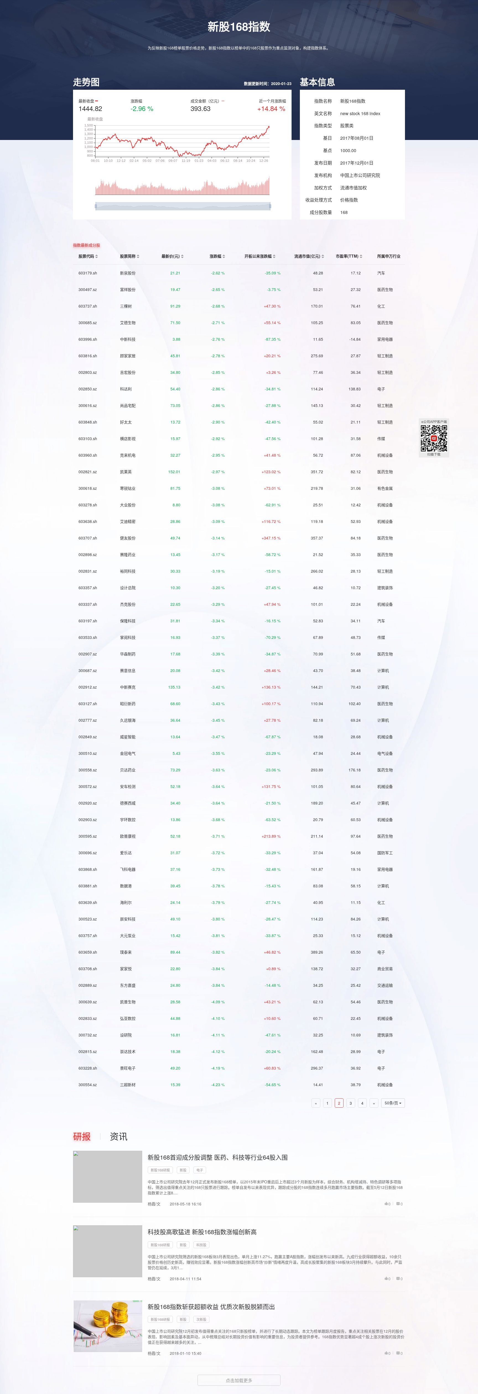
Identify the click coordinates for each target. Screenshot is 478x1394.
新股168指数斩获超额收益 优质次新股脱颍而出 (211, 1306)
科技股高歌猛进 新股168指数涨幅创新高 (202, 1231)
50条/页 (392, 1103)
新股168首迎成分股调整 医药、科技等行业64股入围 (218, 1157)
